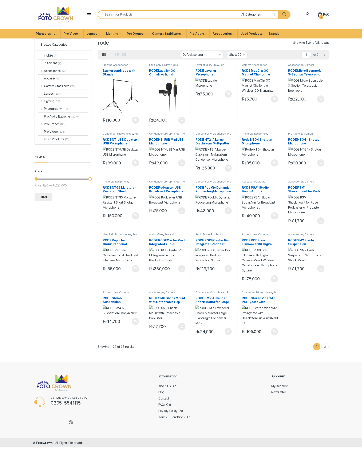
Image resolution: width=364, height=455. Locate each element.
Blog (161, 392)
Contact (163, 398)
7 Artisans (52, 63)
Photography (45, 33)
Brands (274, 33)
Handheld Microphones (117, 234)
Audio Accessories (253, 183)
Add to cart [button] (135, 120)
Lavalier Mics (157, 64)
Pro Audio (197, 33)
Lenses (92, 33)
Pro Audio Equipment (120, 135)
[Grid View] (104, 54)
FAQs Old (164, 404)
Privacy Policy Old (170, 411)
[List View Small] (124, 54)
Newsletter (278, 392)
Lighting (112, 33)
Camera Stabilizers (166, 33)
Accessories (222, 33)
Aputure (52, 78)
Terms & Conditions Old (174, 417)
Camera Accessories (254, 64)
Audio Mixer (156, 234)
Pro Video (71, 33)
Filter (43, 197)
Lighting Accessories (115, 64)
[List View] (117, 54)
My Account (279, 386)
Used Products (252, 33)
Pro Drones (135, 33)
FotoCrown (44, 442)
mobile (50, 55)
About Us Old (167, 386)
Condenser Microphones (118, 133)
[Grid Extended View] (110, 54)
